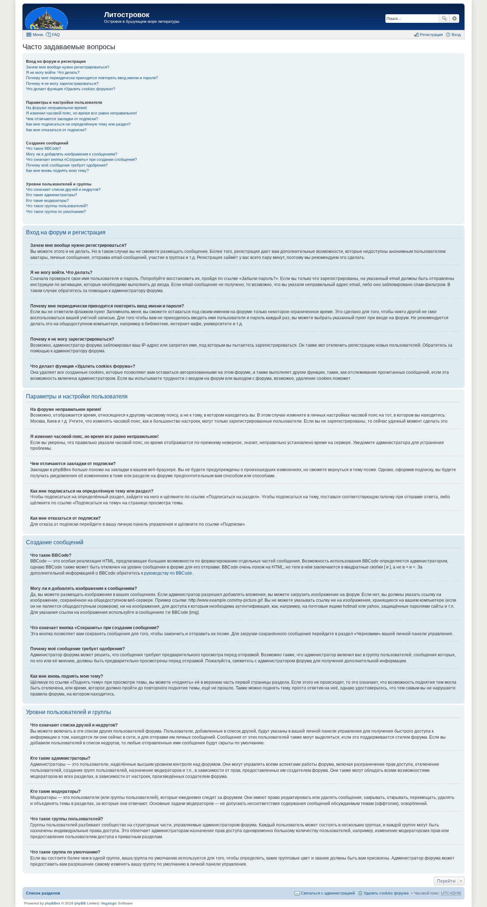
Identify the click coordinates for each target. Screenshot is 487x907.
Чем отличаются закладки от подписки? (62, 119)
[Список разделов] (64, 17)
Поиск (444, 18)
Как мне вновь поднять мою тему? (57, 170)
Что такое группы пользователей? (57, 206)
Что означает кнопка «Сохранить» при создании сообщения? (81, 159)
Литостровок (126, 15)
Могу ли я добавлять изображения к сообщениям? (71, 154)
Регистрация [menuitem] (431, 34)
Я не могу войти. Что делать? (53, 72)
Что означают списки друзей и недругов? (63, 189)
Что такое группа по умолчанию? (56, 211)
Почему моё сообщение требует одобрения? (67, 165)
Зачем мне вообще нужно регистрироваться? (67, 67)
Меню (38, 34)
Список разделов (43, 893)
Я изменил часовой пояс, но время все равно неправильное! (81, 113)
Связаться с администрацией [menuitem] (328, 893)
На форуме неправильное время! (56, 108)
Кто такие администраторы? (51, 195)
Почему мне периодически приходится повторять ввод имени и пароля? (92, 78)
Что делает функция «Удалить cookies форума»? (70, 89)
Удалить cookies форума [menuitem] (386, 893)
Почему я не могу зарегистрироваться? (62, 83)
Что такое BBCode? (43, 148)
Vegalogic (109, 903)
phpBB (80, 903)
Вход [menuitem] (456, 34)
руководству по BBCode (168, 573)
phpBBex (52, 903)
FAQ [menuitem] (56, 34)
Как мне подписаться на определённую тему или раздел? (78, 124)
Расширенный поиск (454, 18)
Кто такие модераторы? (47, 200)
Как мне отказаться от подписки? (56, 130)
